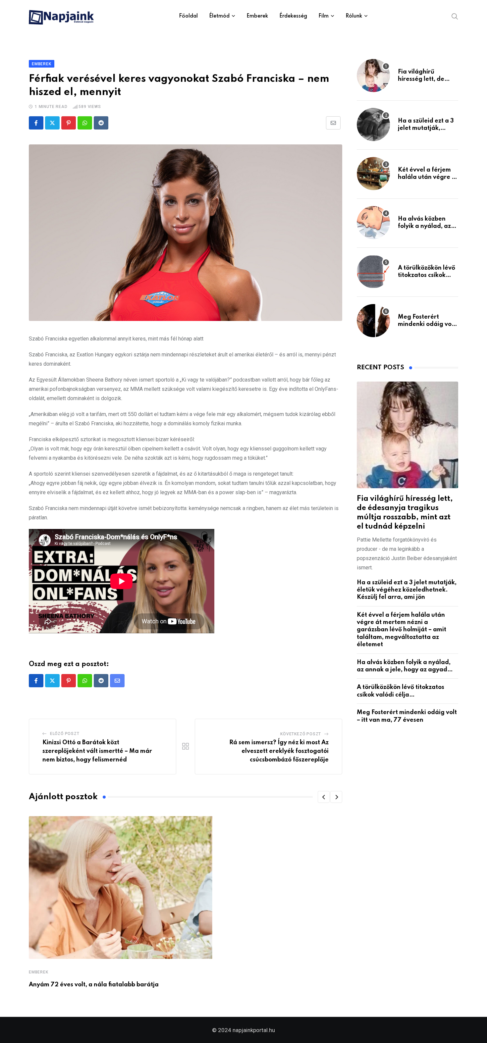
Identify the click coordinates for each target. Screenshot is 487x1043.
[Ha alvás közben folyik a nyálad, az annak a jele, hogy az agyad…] (373, 222)
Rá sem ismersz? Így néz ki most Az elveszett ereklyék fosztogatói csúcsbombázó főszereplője (279, 751)
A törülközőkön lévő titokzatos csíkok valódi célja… (426, 275)
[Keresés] (455, 16)
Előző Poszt (65, 733)
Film (323, 16)
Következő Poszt (300, 734)
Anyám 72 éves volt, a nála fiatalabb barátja (94, 985)
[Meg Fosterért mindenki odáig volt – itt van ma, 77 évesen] (373, 320)
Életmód (219, 16)
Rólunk (354, 16)
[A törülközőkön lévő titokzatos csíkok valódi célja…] (373, 271)
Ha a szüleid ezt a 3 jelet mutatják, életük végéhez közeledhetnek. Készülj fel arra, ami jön (407, 590)
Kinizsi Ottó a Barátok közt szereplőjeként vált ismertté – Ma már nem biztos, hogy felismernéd (97, 751)
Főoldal (188, 16)
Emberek (257, 16)
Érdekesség (293, 16)
